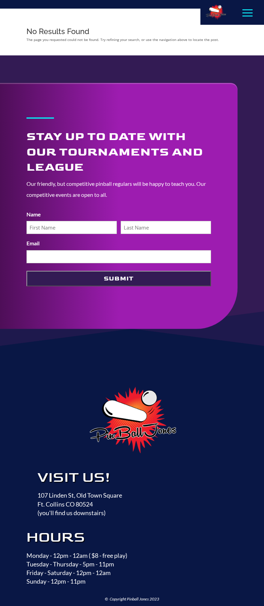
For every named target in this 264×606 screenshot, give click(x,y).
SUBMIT (119, 278)
